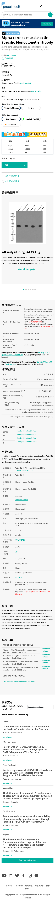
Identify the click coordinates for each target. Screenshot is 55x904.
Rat (16, 715)
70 (16, 552)
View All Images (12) (27, 269)
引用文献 (8, 66)
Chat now (47, 24)
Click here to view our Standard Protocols (19, 682)
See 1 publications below (26, 431)
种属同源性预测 (21, 500)
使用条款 (28, 886)
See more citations (27, 860)
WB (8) (20, 706)
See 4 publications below (26, 442)
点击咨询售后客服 (12, 181)
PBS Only (31, 108)
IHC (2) (4, 709)
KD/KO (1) (12, 706)
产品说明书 (9, 58)
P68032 (18, 577)
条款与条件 (39, 886)
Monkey (21, 715)
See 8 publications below (26, 434)
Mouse (11, 715)
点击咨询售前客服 (12, 176)
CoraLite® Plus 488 (31, 119)
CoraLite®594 (11, 125)
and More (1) (25, 83)
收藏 (6, 165)
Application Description (26, 470)
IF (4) (10, 709)
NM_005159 (20, 540)
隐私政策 (19, 886)
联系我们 (9, 886)
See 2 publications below (26, 438)
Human (4, 715)
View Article (7, 737)
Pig (27, 715)
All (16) (5, 706)
